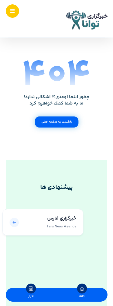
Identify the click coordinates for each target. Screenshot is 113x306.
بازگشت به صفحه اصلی (56, 121)
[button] (12, 11)
